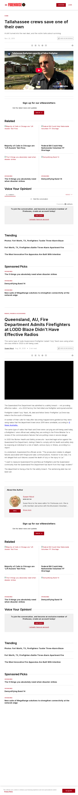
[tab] (10, 194)
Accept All (69, 790)
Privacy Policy (8, 791)
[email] (46, 45)
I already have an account (39, 219)
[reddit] (42, 45)
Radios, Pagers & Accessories (15, 313)
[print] (72, 45)
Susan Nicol (9, 348)
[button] (6, 5)
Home (6, 16)
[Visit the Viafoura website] (68, 204)
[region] (39, 199)
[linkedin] (36, 45)
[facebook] (32, 45)
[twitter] (39, 45)
